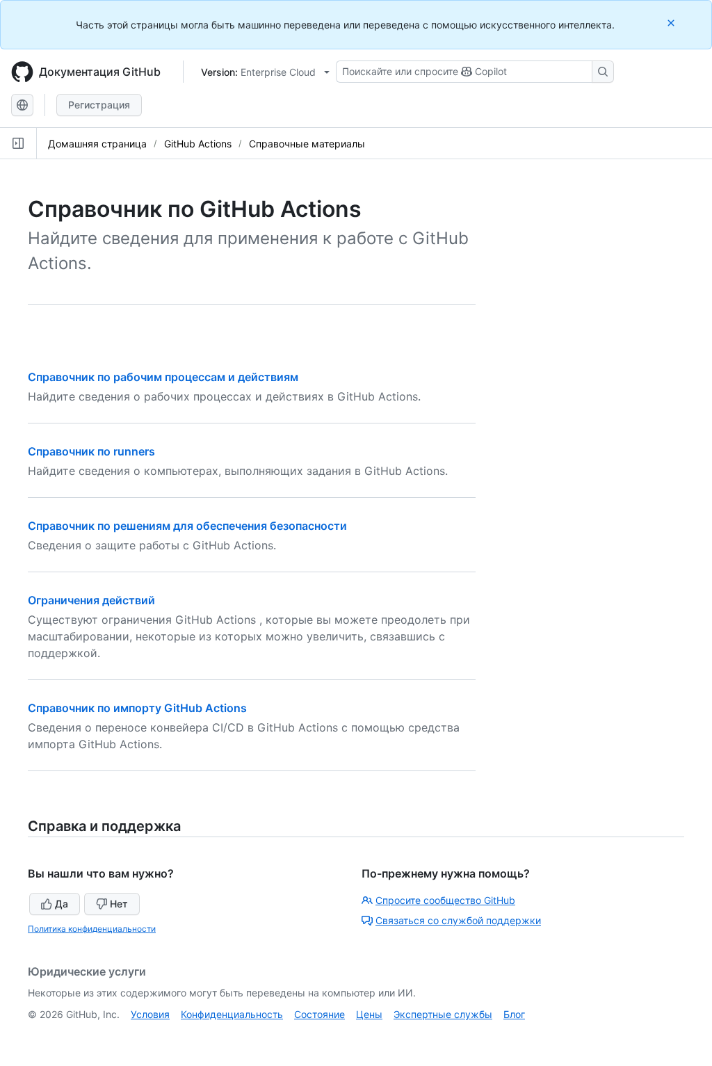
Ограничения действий (91, 600)
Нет (119, 904)
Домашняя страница (97, 144)
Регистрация (99, 105)
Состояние (319, 1014)
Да (61, 904)
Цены (369, 1014)
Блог (514, 1014)
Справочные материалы (307, 144)
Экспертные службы (443, 1014)
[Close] (672, 23)
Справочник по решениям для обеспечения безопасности (187, 526)
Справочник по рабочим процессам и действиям (163, 377)
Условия (150, 1014)
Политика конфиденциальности (92, 928)
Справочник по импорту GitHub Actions (137, 708)
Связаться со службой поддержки (458, 920)
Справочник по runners (91, 451)
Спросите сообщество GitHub (445, 900)
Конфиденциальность (232, 1014)
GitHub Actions (198, 144)
